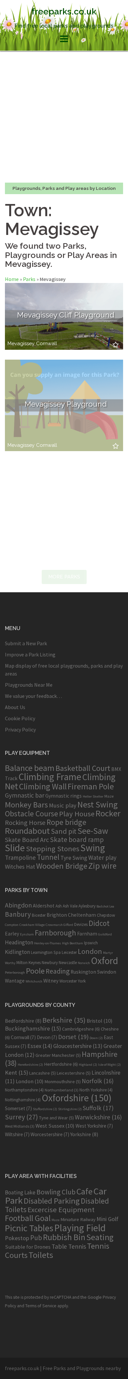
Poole (35, 971)
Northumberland (61, 1089)
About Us (15, 707)
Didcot (99, 923)
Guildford (105, 934)
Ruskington (83, 972)
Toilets (41, 1254)
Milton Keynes (28, 962)
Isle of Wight (109, 1064)
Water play (102, 857)
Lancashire (42, 1073)
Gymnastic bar (24, 795)
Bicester (39, 915)
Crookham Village (32, 925)
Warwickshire (98, 1117)
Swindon (106, 972)
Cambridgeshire (81, 1029)
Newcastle (68, 962)
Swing (92, 848)
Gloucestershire (77, 1046)
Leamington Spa (46, 952)
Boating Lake (20, 1192)
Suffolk (98, 1108)
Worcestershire (50, 1134)
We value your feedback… (33, 696)
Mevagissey (21, 343)
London (90, 951)
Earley (12, 934)
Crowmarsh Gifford (59, 925)
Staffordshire (45, 1109)
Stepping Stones (52, 848)
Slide (15, 848)
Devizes (81, 924)
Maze (109, 796)
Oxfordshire (77, 1098)
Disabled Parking (52, 1201)
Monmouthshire (63, 1082)
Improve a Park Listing (30, 654)
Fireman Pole (91, 786)
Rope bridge (66, 822)
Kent (16, 1072)
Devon (47, 1037)
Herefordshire (30, 1064)
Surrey (21, 1116)
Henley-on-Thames (47, 943)
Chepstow (106, 915)
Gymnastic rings (63, 795)
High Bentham (72, 943)
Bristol (100, 1020)
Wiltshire (17, 1134)
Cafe (84, 1191)
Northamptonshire (24, 1090)
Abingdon (18, 905)
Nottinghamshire (23, 1100)
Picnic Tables (29, 1228)
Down (96, 1038)
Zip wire (102, 865)
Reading (58, 971)
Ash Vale (70, 906)
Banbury (18, 914)
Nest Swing (97, 804)
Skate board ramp (77, 839)
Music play (62, 805)
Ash (58, 906)
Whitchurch (34, 981)
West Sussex (55, 1125)
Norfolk (98, 1081)
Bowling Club (55, 1191)
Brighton (57, 915)
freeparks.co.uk (64, 11)
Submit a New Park (26, 643)
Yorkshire (84, 1134)
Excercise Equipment (61, 1209)
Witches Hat (20, 866)
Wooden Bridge (61, 866)
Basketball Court (82, 768)
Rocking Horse (25, 822)
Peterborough (15, 972)
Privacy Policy (20, 729)
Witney (50, 981)
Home (12, 279)
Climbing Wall (43, 786)
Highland (88, 1064)
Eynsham (27, 934)
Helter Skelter (93, 796)
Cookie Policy (20, 718)
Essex (39, 1046)
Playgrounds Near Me (29, 684)
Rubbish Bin (64, 1237)
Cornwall (46, 343)
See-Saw (92, 831)
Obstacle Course (31, 813)
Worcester (68, 981)
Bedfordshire (23, 1020)
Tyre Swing (73, 857)
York (82, 981)
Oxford (104, 961)
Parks (29, 279)
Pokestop (17, 1238)
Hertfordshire (61, 1064)
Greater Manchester (58, 1055)
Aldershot (43, 906)
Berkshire (64, 1020)
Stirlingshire (70, 1109)
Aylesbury (87, 906)
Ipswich (91, 943)
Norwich (84, 963)
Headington (19, 942)
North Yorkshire (96, 1090)
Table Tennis (69, 1246)
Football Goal (28, 1218)
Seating (100, 1237)
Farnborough (55, 932)
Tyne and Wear (56, 1118)
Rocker (108, 813)
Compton (11, 925)
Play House (77, 813)
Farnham (87, 934)
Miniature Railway (78, 1219)
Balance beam (29, 768)
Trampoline (20, 857)
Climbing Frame (49, 777)
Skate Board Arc (27, 839)
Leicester (69, 952)
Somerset (18, 1108)
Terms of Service (40, 1306)
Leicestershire (74, 1073)
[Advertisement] (64, 117)
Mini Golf (107, 1219)
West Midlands (19, 1126)
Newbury (50, 962)
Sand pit (63, 831)
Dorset (73, 1037)
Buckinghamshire (33, 1028)
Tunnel (48, 857)
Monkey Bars (26, 805)
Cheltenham (82, 915)
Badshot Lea (105, 906)
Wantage (15, 981)
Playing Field (80, 1228)
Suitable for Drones (28, 1246)
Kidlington (17, 952)
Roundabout (27, 830)
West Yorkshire (94, 1126)
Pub (36, 1237)
